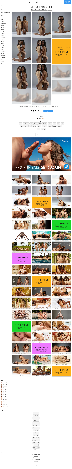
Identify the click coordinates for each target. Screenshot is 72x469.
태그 (3, 9)
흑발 (62, 123)
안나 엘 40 (5, 399)
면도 (31, 123)
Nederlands (3, 23)
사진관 (50, 123)
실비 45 (4, 394)
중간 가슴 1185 (36, 427)
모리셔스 (60, 126)
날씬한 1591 (36, 415)
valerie (54, 126)
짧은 (22, 126)
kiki (38, 129)
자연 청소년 (36, 456)
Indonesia (3, 55)
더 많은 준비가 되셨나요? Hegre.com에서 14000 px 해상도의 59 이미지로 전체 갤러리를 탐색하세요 (39, 106)
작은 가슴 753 (36, 447)
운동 (54, 123)
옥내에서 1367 (36, 423)
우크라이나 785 (36, 442)
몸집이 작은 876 (36, 437)
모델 (3, 7)
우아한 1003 (36, 432)
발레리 (40, 118)
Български (3, 57)
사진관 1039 (36, 430)
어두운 (39, 126)
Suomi (2, 39)
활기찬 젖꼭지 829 (36, 440)
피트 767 (36, 445)
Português (3, 37)
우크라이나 (26, 123)
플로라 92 (5, 384)
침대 (35, 123)
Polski (2, 49)
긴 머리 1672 (36, 413)
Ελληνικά (3, 51)
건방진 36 (5, 404)
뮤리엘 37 (5, 402)
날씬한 (26, 126)
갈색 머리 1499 (36, 418)
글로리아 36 (5, 406)
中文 (2, 63)
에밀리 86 (5, 387)
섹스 (58, 123)
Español (2, 35)
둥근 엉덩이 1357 (36, 425)
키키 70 (4, 391)
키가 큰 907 (36, 435)
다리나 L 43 (5, 397)
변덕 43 (4, 396)
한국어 (2, 61)
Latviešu (2, 27)
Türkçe (2, 29)
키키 (45, 118)
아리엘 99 (5, 382)
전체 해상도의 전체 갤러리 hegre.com (41, 10)
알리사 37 (5, 401)
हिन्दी (2, 59)
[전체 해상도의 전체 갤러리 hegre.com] (61, 72)
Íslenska (2, 41)
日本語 (2, 47)
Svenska (2, 31)
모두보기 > (36, 408)
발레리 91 (5, 386)
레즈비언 (45, 123)
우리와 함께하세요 (67, 2)
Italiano (2, 25)
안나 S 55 (5, 392)
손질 (20, 123)
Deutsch (2, 33)
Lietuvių (2, 43)
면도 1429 (36, 420)
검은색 (39, 123)
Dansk (2, 21)
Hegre (36, 459)
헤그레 (33, 2)
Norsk (2, 19)
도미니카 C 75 (5, 389)
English (2, 45)
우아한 (49, 126)
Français (2, 53)
